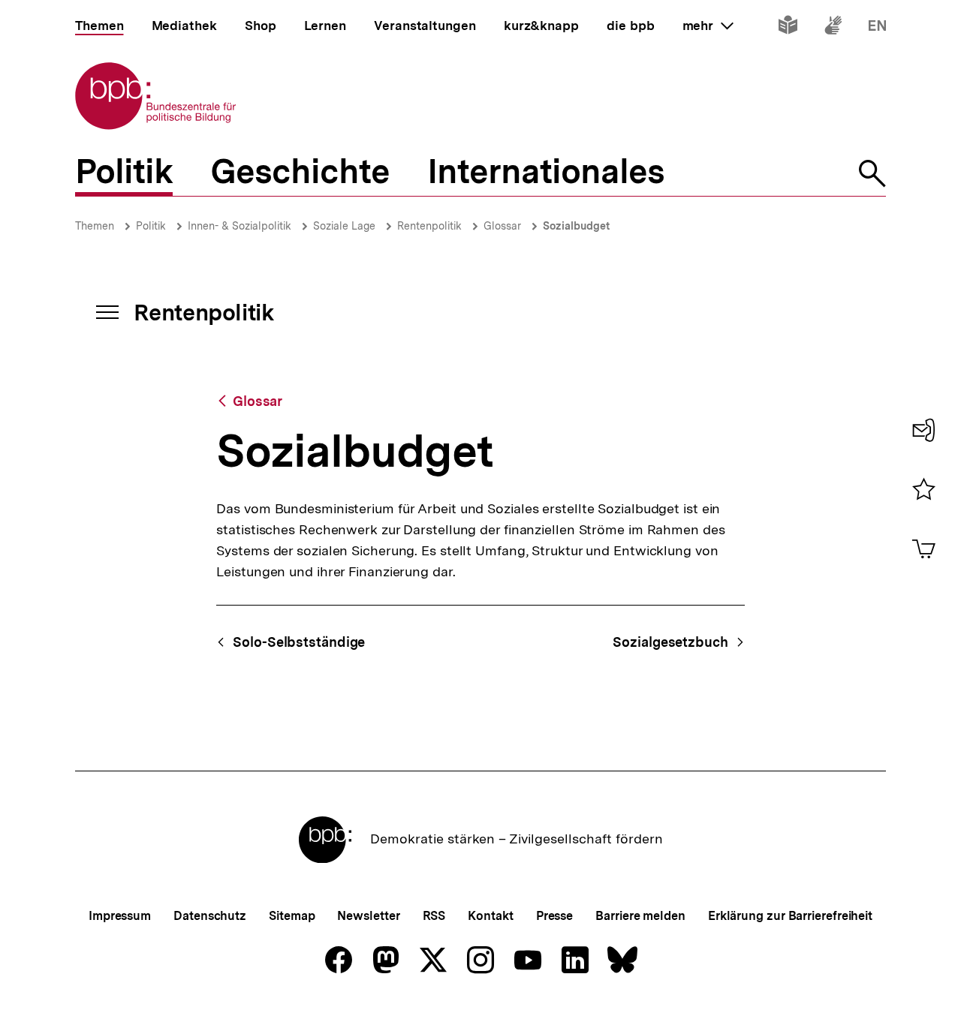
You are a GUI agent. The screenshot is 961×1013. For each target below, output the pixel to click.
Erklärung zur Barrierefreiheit (790, 916)
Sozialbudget (576, 226)
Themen (94, 226)
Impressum (120, 916)
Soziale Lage (344, 226)
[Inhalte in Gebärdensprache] (833, 28)
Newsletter (368, 916)
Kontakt (490, 916)
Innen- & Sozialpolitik (239, 226)
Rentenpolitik (429, 226)
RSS (434, 916)
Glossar (502, 226)
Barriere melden (640, 916)
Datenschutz (209, 916)
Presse (554, 916)
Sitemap (292, 916)
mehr (708, 25)
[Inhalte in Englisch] (877, 28)
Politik (151, 226)
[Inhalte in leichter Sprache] (788, 28)
